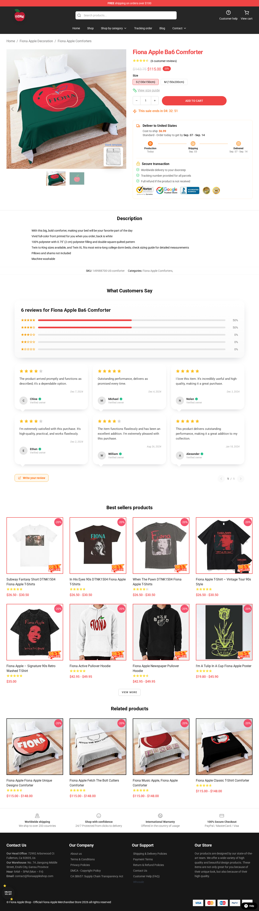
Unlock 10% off (8, 893)
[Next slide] (120, 109)
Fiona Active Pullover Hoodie (90, 666)
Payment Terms (143, 859)
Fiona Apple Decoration (36, 41)
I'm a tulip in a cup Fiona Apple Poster (223, 666)
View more (129, 692)
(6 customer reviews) (164, 61)
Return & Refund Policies (148, 865)
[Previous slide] (12, 109)
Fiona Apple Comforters (74, 41)
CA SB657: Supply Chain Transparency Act (96, 876)
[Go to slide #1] (56, 178)
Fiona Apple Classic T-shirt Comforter (222, 780)
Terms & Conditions (82, 859)
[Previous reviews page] (221, 478)
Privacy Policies (80, 865)
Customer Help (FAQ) (146, 876)
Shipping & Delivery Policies (150, 853)
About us (76, 853)
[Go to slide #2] (77, 178)
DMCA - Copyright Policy (85, 870)
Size (135, 75)
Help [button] (251, 906)
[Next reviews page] (240, 478)
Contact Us (140, 870)
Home (10, 41)
